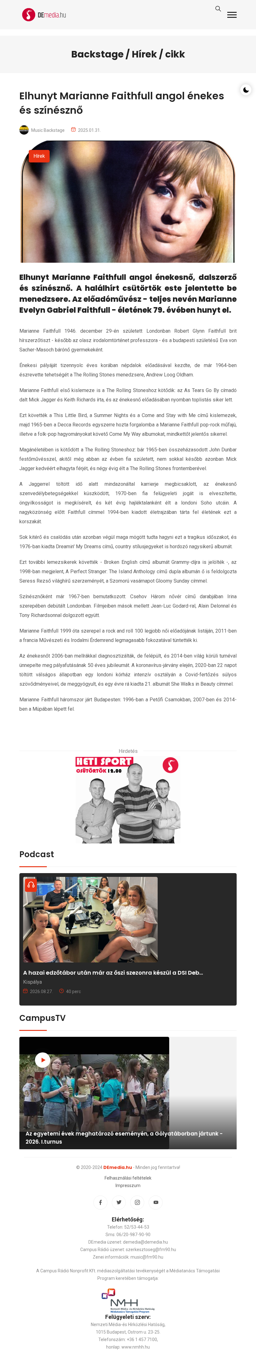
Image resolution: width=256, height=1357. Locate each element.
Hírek (39, 156)
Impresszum (128, 1185)
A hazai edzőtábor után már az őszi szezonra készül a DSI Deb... (113, 973)
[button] (232, 14)
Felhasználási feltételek (128, 1178)
